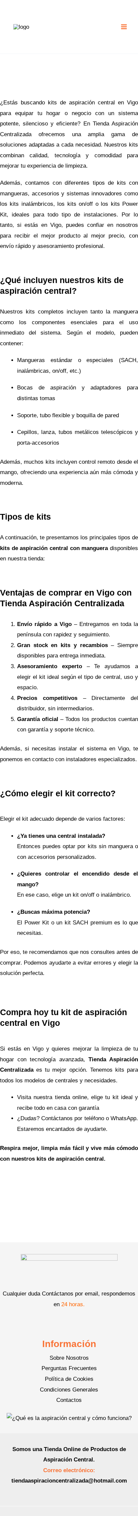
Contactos (69, 1400)
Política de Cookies (69, 1379)
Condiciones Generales (69, 1390)
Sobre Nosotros (69, 1358)
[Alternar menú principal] (124, 26)
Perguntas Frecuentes (69, 1368)
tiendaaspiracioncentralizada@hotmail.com (69, 1481)
